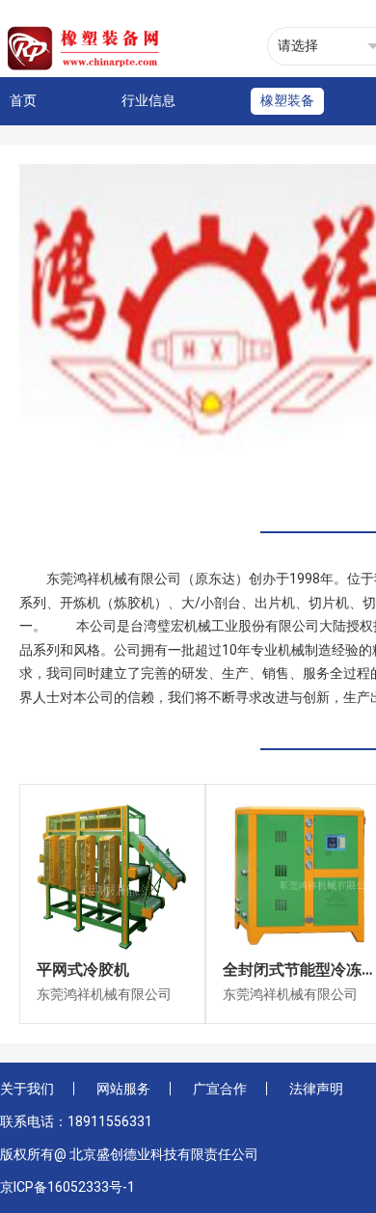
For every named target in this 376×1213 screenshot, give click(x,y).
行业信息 (148, 100)
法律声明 (316, 1088)
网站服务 (123, 1088)
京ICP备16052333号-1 (67, 1187)
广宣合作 (220, 1088)
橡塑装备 (287, 100)
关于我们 (27, 1088)
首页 (23, 100)
